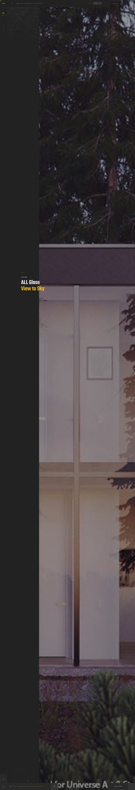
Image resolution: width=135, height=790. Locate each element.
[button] (63, 786)
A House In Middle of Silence (33, 285)
